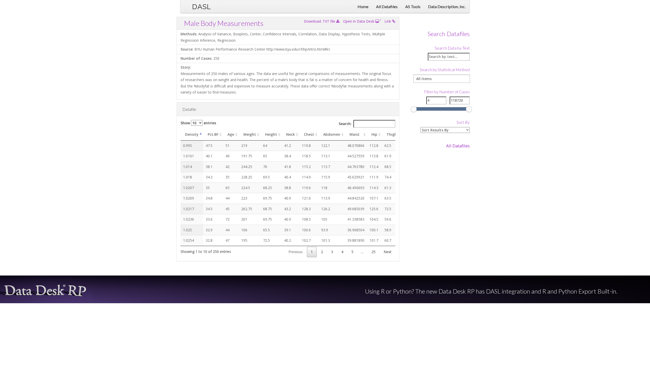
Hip (374, 134)
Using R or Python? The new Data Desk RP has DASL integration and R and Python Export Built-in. (491, 291)
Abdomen (331, 134)
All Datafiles (387, 6)
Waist (354, 134)
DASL (201, 6)
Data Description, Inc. (447, 6)
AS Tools (412, 6)
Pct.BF (213, 134)
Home (363, 6)
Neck (290, 134)
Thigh (391, 134)
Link (388, 21)
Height (271, 134)
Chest (309, 134)
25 (373, 251)
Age (231, 134)
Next (388, 251)
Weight (249, 134)
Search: (345, 123)
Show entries (198, 122)
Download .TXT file (320, 21)
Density (192, 134)
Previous (295, 251)
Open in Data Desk (359, 21)
